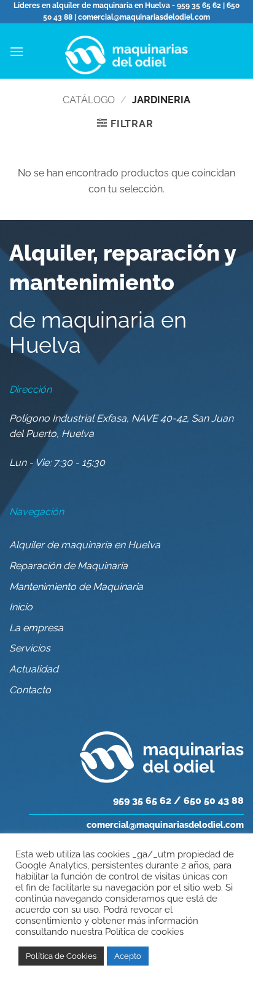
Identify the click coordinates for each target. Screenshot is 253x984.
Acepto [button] (127, 956)
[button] (16, 51)
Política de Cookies (61, 956)
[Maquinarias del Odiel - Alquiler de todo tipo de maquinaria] (126, 51)
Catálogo (89, 100)
